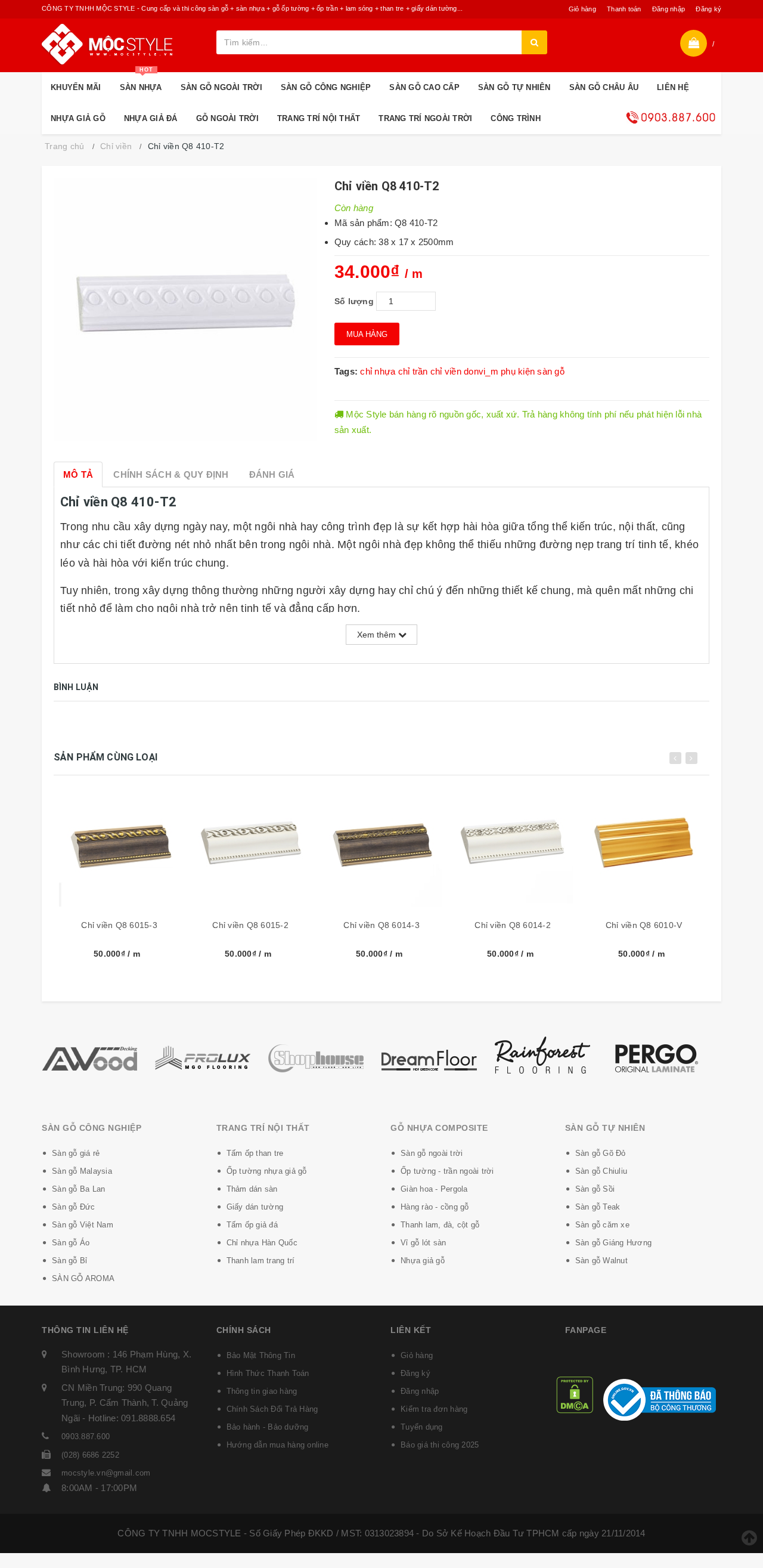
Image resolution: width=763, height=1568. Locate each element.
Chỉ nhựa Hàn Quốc (262, 1242)
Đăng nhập (668, 9)
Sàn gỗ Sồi (595, 1188)
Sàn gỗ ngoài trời (432, 1153)
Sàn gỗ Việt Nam (82, 1224)
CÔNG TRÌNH (516, 118)
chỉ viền (445, 371)
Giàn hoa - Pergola (434, 1188)
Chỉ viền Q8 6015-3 (119, 925)
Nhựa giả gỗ (423, 1260)
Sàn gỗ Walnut (601, 1260)
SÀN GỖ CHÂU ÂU (604, 87)
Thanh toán (624, 9)
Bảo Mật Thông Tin (261, 1355)
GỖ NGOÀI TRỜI (227, 118)
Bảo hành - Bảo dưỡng (268, 1426)
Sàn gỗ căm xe (602, 1224)
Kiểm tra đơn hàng (434, 1409)
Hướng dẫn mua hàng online (277, 1444)
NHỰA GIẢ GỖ (78, 118)
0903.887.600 (85, 1436)
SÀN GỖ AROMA (83, 1278)
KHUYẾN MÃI (76, 87)
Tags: (347, 371)
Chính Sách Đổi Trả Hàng (272, 1409)
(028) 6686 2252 (90, 1455)
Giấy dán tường (255, 1206)
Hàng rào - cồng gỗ (435, 1206)
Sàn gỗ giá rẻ (76, 1153)
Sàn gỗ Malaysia (82, 1171)
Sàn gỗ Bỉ (69, 1260)
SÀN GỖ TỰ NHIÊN (514, 87)
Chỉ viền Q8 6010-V (644, 925)
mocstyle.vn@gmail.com (105, 1472)
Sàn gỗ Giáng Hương (613, 1242)
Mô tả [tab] (78, 474)
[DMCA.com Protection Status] (574, 1394)
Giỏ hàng (582, 9)
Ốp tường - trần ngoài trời (447, 1171)
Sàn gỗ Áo (70, 1242)
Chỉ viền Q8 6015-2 (250, 925)
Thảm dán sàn (252, 1188)
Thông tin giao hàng (262, 1391)
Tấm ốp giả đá (252, 1224)
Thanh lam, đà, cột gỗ (440, 1224)
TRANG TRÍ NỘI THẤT (319, 118)
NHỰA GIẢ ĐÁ (151, 118)
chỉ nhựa (377, 371)
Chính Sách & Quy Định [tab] (170, 474)
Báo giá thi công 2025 (440, 1444)
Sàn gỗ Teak (598, 1206)
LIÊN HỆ (673, 87)
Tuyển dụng (422, 1426)
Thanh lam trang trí (261, 1260)
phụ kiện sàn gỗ (533, 371)
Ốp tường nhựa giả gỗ (267, 1171)
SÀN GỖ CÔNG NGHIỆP (326, 87)
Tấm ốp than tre (255, 1153)
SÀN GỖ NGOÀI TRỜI (221, 87)
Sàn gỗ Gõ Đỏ (600, 1153)
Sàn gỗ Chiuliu (601, 1171)
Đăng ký (708, 9)
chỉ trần (413, 371)
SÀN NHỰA (141, 82)
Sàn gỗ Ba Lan (78, 1188)
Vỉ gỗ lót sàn (423, 1242)
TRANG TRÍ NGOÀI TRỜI (425, 118)
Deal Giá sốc (670, 117)
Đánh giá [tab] (272, 474)
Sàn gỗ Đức (73, 1206)
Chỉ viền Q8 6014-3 (381, 925)
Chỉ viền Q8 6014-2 (512, 925)
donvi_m (481, 371)
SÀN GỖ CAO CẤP (424, 87)
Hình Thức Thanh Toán (268, 1373)
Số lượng (354, 301)
